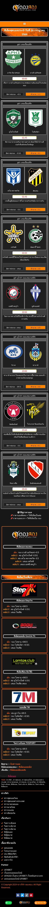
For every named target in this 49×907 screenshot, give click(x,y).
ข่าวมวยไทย (32, 782)
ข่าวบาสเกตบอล (12, 782)
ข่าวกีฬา (9, 780)
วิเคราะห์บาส (22, 784)
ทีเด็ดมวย (4, 786)
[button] (24, 24)
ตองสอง (28, 884)
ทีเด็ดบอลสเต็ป (25, 767)
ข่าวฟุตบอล (17, 780)
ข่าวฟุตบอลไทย (27, 780)
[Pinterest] (31, 895)
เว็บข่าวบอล (15, 764)
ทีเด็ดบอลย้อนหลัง (18, 770)
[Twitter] (22, 895)
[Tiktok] (27, 895)
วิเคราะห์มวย (39, 784)
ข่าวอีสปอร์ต (41, 782)
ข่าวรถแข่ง (22, 782)
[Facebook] (18, 895)
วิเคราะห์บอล (5, 784)
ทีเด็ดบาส (31, 784)
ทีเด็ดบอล (12, 776)
